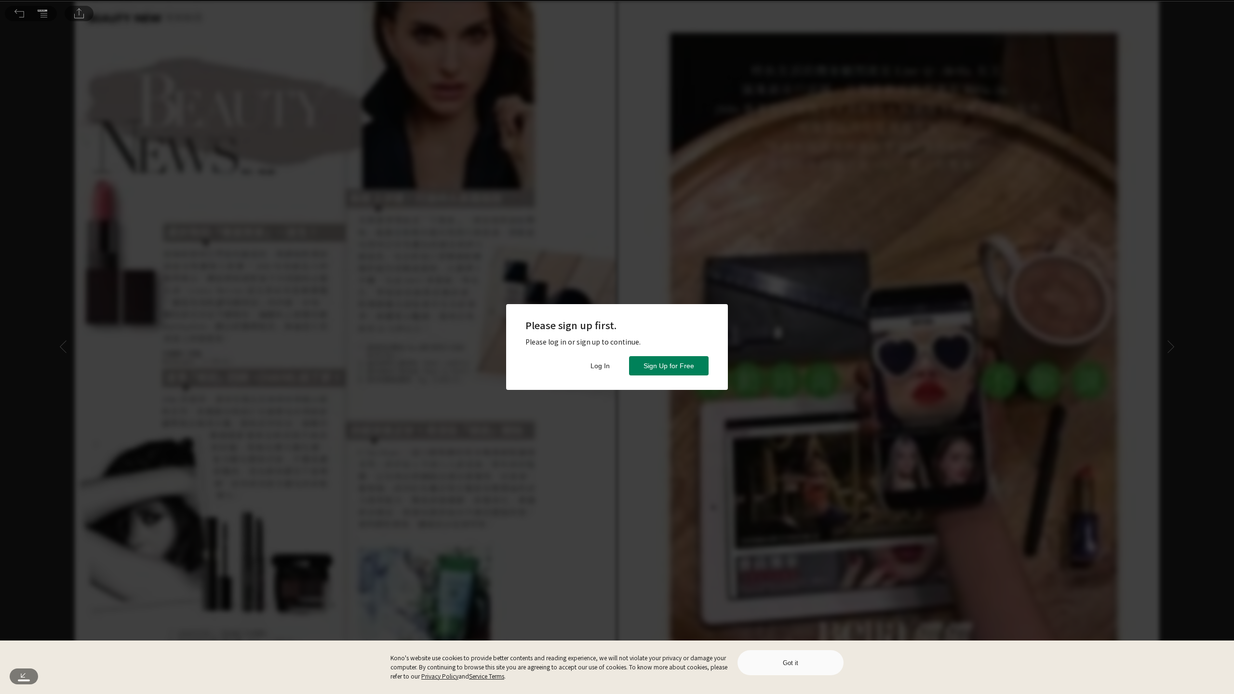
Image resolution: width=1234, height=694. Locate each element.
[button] (19, 13)
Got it (790, 663)
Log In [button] (600, 366)
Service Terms (486, 676)
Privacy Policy (439, 676)
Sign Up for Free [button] (669, 366)
